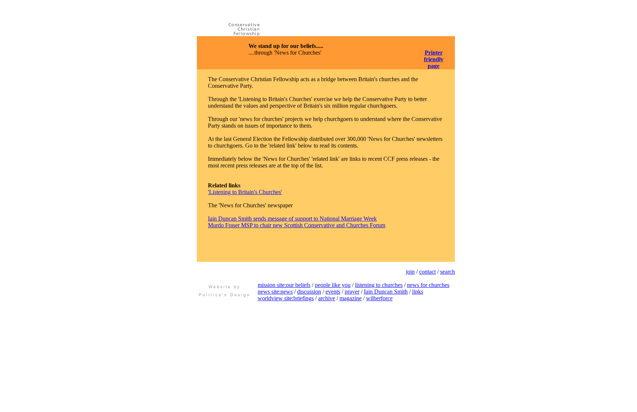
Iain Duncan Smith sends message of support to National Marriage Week (292, 218)
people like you (333, 285)
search (447, 272)
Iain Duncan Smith (386, 291)
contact (427, 272)
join (410, 272)
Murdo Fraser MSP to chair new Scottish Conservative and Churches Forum (296, 225)
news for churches (428, 285)
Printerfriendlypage (433, 59)
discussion (309, 291)
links (417, 291)
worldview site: (275, 298)
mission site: (272, 285)
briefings (303, 298)
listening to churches (379, 285)
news (287, 291)
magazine (351, 298)
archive (326, 298)
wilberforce (379, 298)
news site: (269, 291)
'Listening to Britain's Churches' (245, 192)
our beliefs (298, 285)
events (333, 291)
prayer (352, 291)
